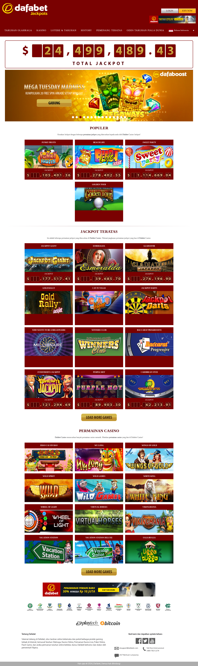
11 (110, 117)
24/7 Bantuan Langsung (128, 655)
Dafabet (125, 134)
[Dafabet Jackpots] (24, 9)
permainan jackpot (90, 134)
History (86, 30)
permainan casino (115, 437)
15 (125, 117)
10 (106, 117)
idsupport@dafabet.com (128, 648)
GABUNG (54, 106)
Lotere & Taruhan (63, 30)
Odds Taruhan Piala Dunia (145, 30)
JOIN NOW (187, 11)
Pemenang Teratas (109, 30)
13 (117, 117)
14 (121, 117)
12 (114, 117)
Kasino (41, 30)
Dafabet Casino (95, 238)
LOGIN (169, 11)
